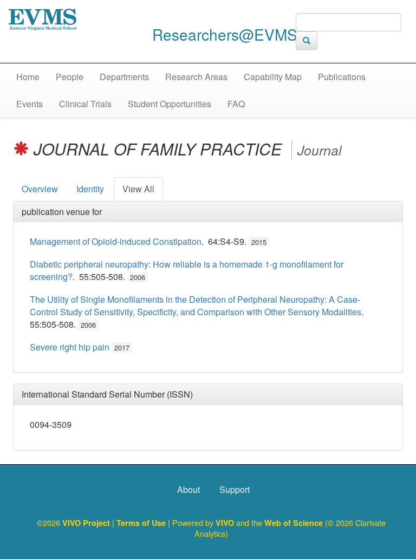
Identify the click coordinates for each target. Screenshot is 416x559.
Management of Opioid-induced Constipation (116, 241)
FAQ (236, 104)
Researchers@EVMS (224, 34)
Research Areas (196, 76)
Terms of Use (142, 522)
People (69, 76)
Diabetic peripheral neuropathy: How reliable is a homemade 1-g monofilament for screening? (186, 270)
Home (28, 76)
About (188, 489)
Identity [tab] (90, 189)
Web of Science (293, 522)
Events (29, 104)
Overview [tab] (40, 189)
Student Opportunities (169, 104)
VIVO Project (87, 522)
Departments (124, 76)
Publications (342, 76)
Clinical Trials (85, 104)
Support (234, 489)
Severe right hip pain (69, 347)
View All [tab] (138, 189)
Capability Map (273, 76)
